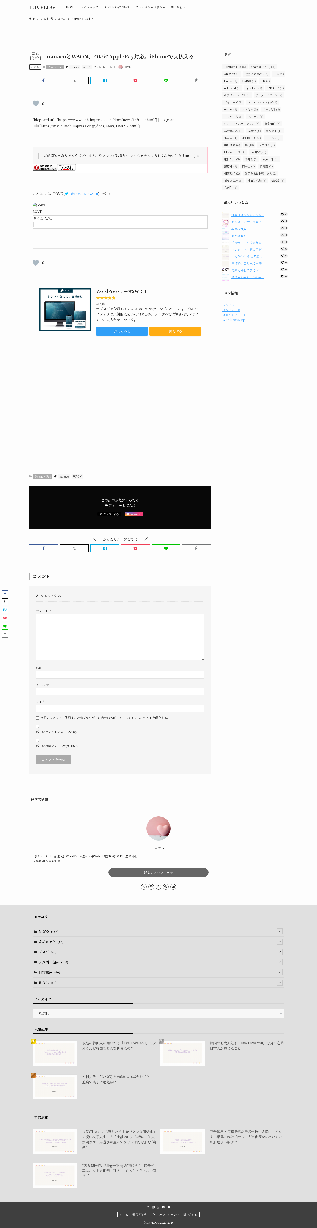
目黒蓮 (266, 166)
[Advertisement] (120, 405)
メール (42, 684)
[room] (158, 887)
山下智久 (274, 138)
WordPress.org (233, 319)
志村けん (267, 145)
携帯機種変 (238, 229)
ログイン (228, 305)
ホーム (124, 1214)
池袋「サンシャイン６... (247, 215)
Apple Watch (256, 74)
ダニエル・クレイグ (262, 102)
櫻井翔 (251, 159)
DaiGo (230, 81)
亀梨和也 (272, 124)
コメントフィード (234, 314)
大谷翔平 (274, 131)
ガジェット (51, 941)
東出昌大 (232, 159)
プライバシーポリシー (165, 1214)
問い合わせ (190, 1214)
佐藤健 (254, 131)
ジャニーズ (233, 102)
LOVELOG (42, 7)
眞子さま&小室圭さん (261, 173)
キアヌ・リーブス (237, 95)
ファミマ (250, 109)
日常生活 (49, 972)
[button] (43, 80)
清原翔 (230, 166)
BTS (278, 74)
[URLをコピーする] (196, 80)
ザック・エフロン (268, 95)
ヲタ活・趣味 (53, 961)
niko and (232, 88)
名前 (41, 668)
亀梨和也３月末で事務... (247, 263)
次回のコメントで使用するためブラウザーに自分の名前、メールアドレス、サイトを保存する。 (105, 717)
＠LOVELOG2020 (84, 193)
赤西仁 (230, 188)
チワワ (230, 109)
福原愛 (277, 180)
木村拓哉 (258, 152)
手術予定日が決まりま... (247, 242)
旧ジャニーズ (234, 152)
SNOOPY (275, 88)
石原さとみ (233, 180)
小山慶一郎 (251, 138)
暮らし (47, 982)
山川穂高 (232, 145)
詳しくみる (122, 331)
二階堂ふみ (233, 131)
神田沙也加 (257, 180)
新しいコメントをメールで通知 (57, 732)
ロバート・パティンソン (241, 124)
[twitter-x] (144, 887)
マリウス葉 (233, 116)
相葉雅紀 (232, 173)
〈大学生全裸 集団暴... (246, 256)
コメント (44, 611)
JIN (265, 81)
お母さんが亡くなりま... (247, 222)
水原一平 (271, 159)
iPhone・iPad (55, 67)
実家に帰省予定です (245, 270)
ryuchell (254, 88)
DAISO (249, 81)
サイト (40, 701)
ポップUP (271, 109)
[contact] (173, 887)
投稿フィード (231, 310)
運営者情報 (139, 1214)
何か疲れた (238, 235)
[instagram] (151, 887)
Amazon (232, 74)
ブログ (47, 951)
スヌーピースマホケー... (247, 277)
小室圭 (230, 138)
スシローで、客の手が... (247, 249)
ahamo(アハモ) (263, 67)
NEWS (48, 931)
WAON (87, 67)
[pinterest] (166, 887)
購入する (175, 331)
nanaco (75, 67)
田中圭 (248, 166)
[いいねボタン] (36, 103)
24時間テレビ (235, 67)
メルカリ (256, 116)
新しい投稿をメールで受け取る (57, 746)
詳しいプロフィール (158, 872)
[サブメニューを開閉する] (280, 931)
